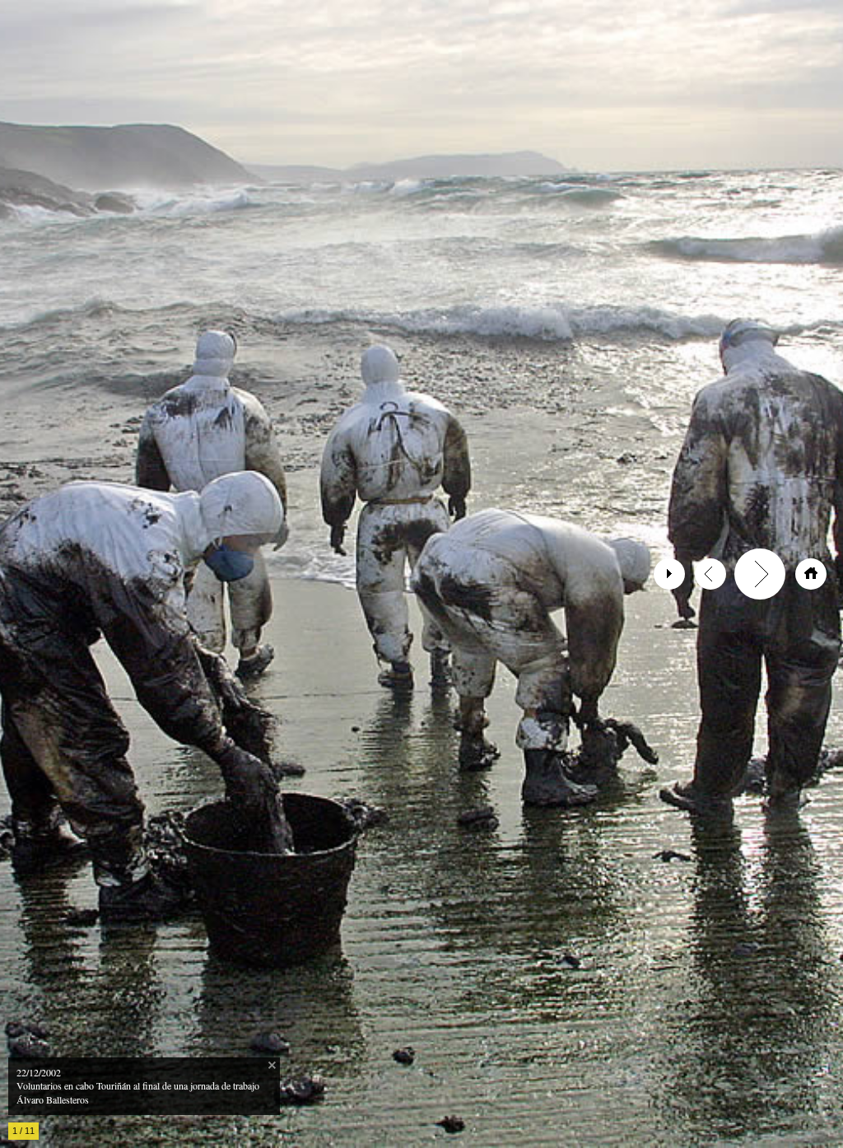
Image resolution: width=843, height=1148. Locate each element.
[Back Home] (811, 574)
